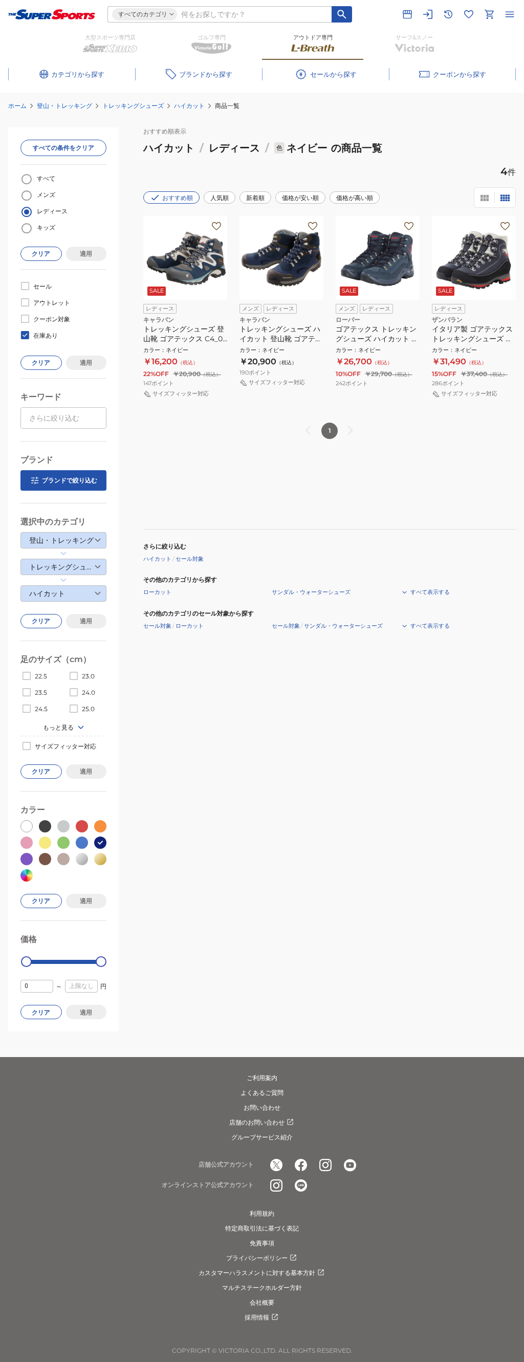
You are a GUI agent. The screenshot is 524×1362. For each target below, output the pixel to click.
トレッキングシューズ (133, 105)
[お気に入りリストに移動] (469, 14)
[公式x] (276, 1165)
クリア (41, 253)
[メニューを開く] (509, 14)
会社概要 (262, 1302)
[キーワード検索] (342, 14)
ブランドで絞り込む (69, 480)
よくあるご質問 (262, 1092)
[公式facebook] (301, 1165)
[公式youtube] (350, 1165)
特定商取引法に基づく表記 (262, 1228)
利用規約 (262, 1213)
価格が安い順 (300, 198)
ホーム (17, 105)
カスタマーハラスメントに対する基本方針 (257, 1273)
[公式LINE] (301, 1185)
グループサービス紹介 (262, 1137)
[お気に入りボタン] (216, 226)
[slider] (26, 961)
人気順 (219, 198)
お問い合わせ (262, 1107)
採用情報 (257, 1317)
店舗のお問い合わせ (257, 1122)
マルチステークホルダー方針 (262, 1287)
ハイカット (189, 105)
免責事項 (262, 1243)
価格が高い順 (354, 198)
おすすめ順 (177, 198)
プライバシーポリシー (257, 1258)
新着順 (255, 198)
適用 (86, 253)
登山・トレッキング (64, 105)
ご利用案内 (262, 1078)
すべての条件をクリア (63, 147)
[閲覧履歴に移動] (448, 14)
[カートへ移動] (489, 14)
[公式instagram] (325, 1165)
